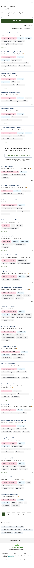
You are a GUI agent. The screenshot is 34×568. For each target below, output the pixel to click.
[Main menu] (32, 2)
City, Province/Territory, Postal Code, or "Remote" (14, 13)
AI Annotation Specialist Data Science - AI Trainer (14, 33)
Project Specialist (6, 271)
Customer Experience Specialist (9, 494)
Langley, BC (28, 530)
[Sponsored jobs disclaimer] (32, 28)
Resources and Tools (15, 540)
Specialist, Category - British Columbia (11, 287)
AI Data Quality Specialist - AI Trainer (11, 127)
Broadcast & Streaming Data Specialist (11, 52)
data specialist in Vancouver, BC (12, 530)
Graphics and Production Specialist (10, 92)
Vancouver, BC (8, 532)
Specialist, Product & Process (9, 346)
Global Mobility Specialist (8, 306)
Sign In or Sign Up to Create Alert (19, 156)
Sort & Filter (27, 25)
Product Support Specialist (8, 73)
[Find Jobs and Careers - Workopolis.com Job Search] (7, 2)
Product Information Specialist (9, 255)
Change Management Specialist (9, 438)
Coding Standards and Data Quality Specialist (13, 420)
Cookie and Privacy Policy (20, 160)
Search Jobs (17, 21)
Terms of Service (10, 556)
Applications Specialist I (7, 236)
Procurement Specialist (7, 108)
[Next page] (29, 514)
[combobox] (17, 9)
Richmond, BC (8, 527)
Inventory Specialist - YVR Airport (10, 384)
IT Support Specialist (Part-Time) (10, 185)
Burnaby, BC (19, 527)
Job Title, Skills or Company (8, 6)
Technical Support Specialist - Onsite (11, 220)
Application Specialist (7, 477)
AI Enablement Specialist (8, 326)
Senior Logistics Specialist (8, 363)
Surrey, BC (19, 532)
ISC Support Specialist (7, 166)
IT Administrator (5, 404)
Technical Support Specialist (9, 200)
